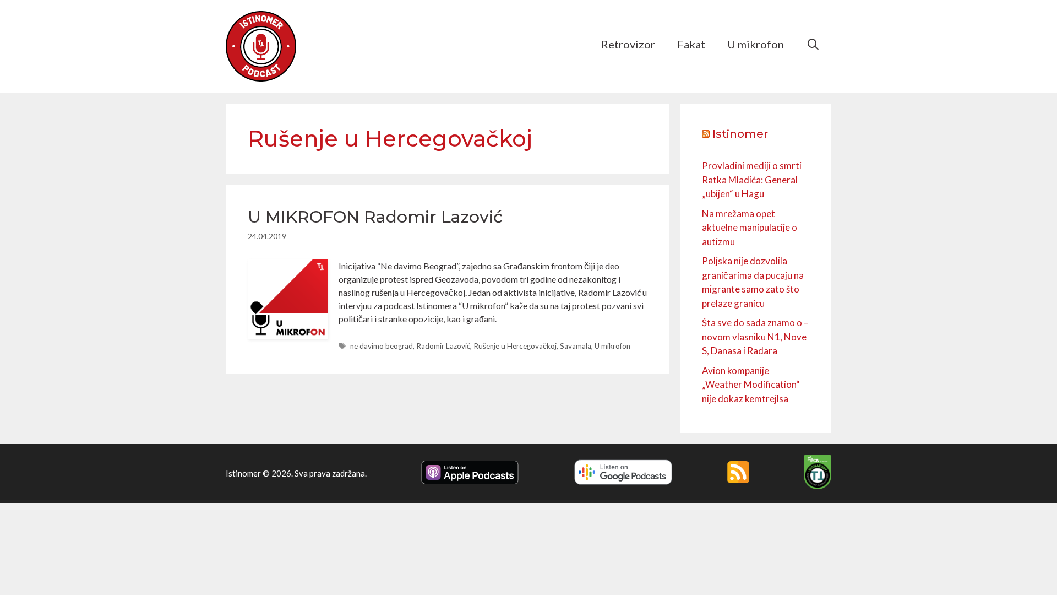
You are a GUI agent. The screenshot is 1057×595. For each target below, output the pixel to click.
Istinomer (740, 133)
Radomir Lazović (443, 346)
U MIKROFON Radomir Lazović (375, 217)
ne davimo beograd (381, 346)
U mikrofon (755, 44)
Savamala (575, 346)
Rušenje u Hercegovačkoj (515, 346)
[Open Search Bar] (813, 44)
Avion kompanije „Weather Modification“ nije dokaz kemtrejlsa (751, 384)
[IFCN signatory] (817, 486)
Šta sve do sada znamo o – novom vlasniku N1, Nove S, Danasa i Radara (755, 336)
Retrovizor (628, 44)
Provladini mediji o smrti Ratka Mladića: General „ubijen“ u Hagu (752, 179)
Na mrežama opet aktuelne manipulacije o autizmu (749, 227)
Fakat (691, 44)
